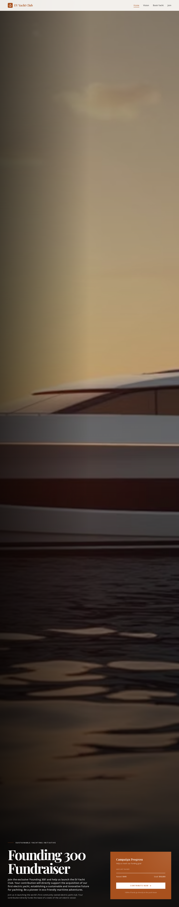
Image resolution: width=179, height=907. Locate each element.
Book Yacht (158, 5)
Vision (146, 5)
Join (169, 5)
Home (136, 5)
